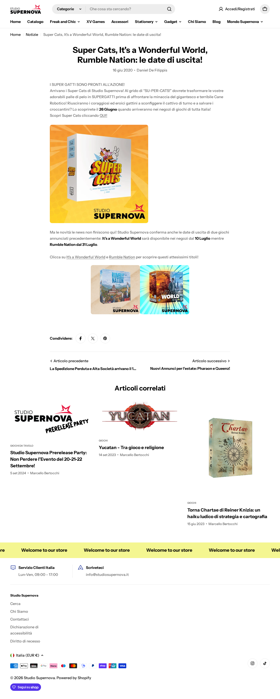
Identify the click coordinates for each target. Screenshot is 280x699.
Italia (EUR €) (27, 655)
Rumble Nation (122, 257)
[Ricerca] (169, 9)
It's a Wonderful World (85, 257)
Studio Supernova (39, 678)
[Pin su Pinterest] (105, 338)
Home (15, 34)
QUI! (103, 115)
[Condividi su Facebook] (80, 338)
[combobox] (113, 9)
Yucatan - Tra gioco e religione (131, 447)
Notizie (32, 34)
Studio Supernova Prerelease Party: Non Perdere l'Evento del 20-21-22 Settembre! (48, 459)
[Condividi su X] (93, 338)
